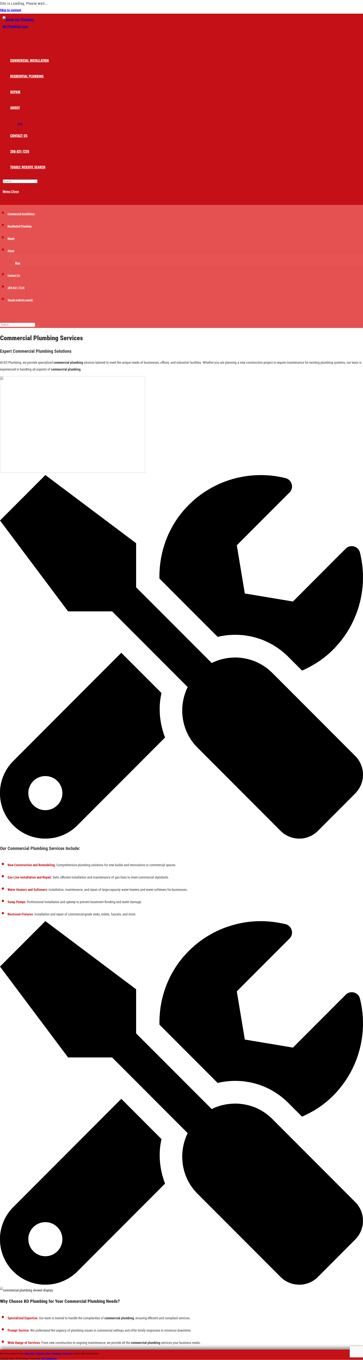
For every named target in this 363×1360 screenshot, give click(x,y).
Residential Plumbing (20, 226)
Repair (11, 238)
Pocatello (67, 1353)
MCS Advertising (49, 1358)
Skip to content (10, 10)
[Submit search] (37, 325)
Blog (17, 263)
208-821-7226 (16, 287)
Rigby (48, 1353)
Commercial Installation (21, 214)
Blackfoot (57, 1353)
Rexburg (40, 1353)
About (11, 251)
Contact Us (14, 275)
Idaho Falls (30, 1353)
